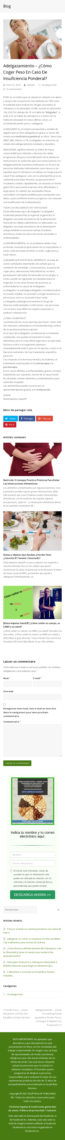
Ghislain (31, 84)
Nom (6, 678)
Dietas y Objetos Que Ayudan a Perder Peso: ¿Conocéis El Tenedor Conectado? (27, 556)
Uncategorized (49, 84)
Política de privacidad (32, 1110)
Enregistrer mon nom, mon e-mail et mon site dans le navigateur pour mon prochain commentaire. (29, 712)
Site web (8, 691)
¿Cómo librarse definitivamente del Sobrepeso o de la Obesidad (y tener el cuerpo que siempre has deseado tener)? (32, 952)
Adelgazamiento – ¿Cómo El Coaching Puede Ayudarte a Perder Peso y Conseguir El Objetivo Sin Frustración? (48, 1017)
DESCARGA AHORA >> (32, 895)
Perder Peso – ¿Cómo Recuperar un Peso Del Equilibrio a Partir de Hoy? (16, 1013)
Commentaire (11, 721)
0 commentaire (14, 89)
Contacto (51, 1110)
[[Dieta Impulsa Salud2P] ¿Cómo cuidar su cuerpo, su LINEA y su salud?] (32, 602)
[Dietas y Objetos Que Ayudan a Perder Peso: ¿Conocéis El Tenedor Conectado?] (32, 531)
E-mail (37, 678)
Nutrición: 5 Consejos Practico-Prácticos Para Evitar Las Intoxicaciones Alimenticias (31, 481)
